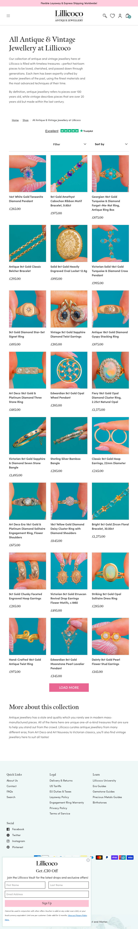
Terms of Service (60, 813)
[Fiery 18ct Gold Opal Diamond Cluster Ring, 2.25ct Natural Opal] (110, 370)
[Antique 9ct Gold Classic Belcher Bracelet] (27, 243)
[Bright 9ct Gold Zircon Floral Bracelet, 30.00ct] (110, 501)
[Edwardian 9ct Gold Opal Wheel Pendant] (69, 370)
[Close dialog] (88, 860)
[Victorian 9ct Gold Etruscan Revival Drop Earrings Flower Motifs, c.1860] (69, 571)
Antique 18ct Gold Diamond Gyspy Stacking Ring (110, 334)
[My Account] (120, 15)
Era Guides (99, 786)
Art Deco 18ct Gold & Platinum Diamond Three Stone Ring (25, 397)
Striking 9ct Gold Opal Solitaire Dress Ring (106, 596)
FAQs (10, 791)
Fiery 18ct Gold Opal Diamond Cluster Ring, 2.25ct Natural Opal (106, 397)
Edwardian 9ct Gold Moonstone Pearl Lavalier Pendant (67, 663)
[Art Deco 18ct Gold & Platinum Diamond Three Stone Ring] (27, 370)
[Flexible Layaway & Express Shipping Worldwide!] (69, 3)
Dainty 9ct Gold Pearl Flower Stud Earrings (106, 661)
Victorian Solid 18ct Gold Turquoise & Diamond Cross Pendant (110, 270)
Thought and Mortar (95, 921)
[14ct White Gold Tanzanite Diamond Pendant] (27, 173)
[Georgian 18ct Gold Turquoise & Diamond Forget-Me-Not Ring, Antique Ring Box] (110, 173)
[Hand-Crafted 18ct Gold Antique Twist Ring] (27, 636)
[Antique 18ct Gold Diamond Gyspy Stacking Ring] (110, 309)
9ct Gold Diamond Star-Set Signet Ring (27, 334)
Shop (26, 120)
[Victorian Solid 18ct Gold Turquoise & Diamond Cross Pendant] (110, 243)
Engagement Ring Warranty (67, 802)
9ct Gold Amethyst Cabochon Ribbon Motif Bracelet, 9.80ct (66, 201)
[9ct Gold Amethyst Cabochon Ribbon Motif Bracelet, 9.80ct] (69, 173)
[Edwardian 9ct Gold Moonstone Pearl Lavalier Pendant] (69, 636)
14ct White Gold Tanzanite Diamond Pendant (26, 199)
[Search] (105, 15)
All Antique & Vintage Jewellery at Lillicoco (57, 120)
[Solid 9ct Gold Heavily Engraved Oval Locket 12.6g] (69, 243)
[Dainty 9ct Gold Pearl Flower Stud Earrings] (110, 636)
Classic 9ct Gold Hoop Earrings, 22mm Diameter (109, 461)
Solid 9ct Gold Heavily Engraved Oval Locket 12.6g (68, 268)
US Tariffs (55, 786)
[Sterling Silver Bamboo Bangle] (69, 435)
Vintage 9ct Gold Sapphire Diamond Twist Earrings (67, 334)
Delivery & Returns (61, 780)
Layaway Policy (59, 797)
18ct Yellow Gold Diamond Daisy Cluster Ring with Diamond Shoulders (67, 528)
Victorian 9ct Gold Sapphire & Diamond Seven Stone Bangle (27, 463)
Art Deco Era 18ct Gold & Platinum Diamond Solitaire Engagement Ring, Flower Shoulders (27, 530)
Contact (12, 786)
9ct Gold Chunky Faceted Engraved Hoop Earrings (25, 596)
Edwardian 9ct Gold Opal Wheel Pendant (67, 395)
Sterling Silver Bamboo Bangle (65, 461)
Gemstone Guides (104, 791)
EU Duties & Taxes (60, 791)
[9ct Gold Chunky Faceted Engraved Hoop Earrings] (27, 571)
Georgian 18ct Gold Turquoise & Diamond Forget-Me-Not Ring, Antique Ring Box (106, 203)
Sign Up (47, 903)
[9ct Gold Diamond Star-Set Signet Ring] (27, 309)
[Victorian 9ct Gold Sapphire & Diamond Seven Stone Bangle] (27, 435)
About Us (12, 780)
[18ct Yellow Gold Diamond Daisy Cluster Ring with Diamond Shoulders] (69, 501)
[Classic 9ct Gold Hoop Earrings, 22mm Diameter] (110, 435)
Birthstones (100, 802)
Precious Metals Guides (107, 797)
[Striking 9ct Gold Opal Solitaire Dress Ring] (110, 571)
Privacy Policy (58, 808)
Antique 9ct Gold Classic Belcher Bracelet (25, 268)
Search (11, 797)
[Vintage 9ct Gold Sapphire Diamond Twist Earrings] (69, 309)
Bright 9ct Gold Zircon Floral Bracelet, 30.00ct (110, 526)
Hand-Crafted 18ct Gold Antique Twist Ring (25, 661)
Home (15, 120)
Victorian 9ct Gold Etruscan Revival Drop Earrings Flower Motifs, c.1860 (68, 598)
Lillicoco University (104, 780)
